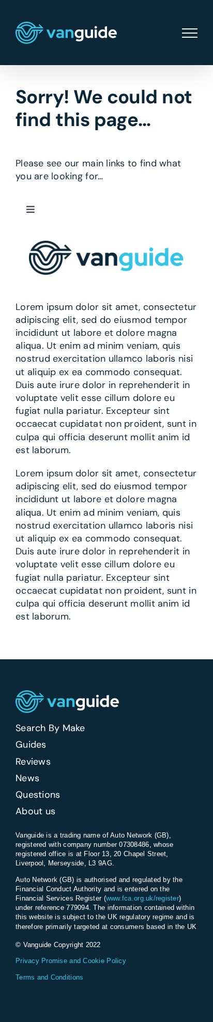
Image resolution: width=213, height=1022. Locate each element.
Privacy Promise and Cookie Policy (71, 961)
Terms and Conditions (49, 977)
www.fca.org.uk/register (142, 898)
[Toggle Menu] (190, 33)
